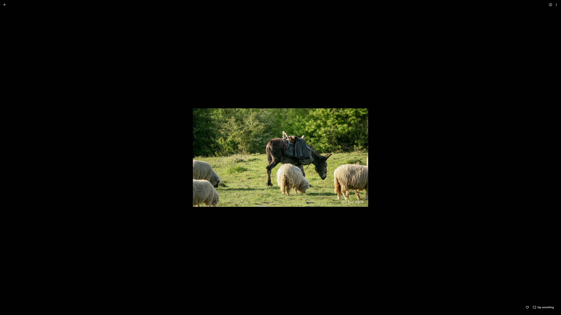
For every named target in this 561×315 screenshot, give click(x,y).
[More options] (556, 5)
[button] (543, 307)
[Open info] (550, 5)
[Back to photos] (4, 4)
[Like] (527, 307)
